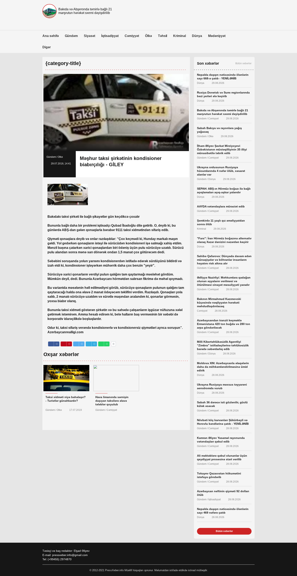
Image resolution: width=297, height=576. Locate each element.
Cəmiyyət (132, 36)
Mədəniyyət (217, 36)
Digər (46, 47)
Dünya (197, 36)
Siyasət (89, 36)
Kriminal (179, 36)
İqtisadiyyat (110, 36)
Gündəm (71, 36)
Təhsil (162, 36)
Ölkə (148, 36)
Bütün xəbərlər (243, 63)
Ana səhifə (50, 36)
